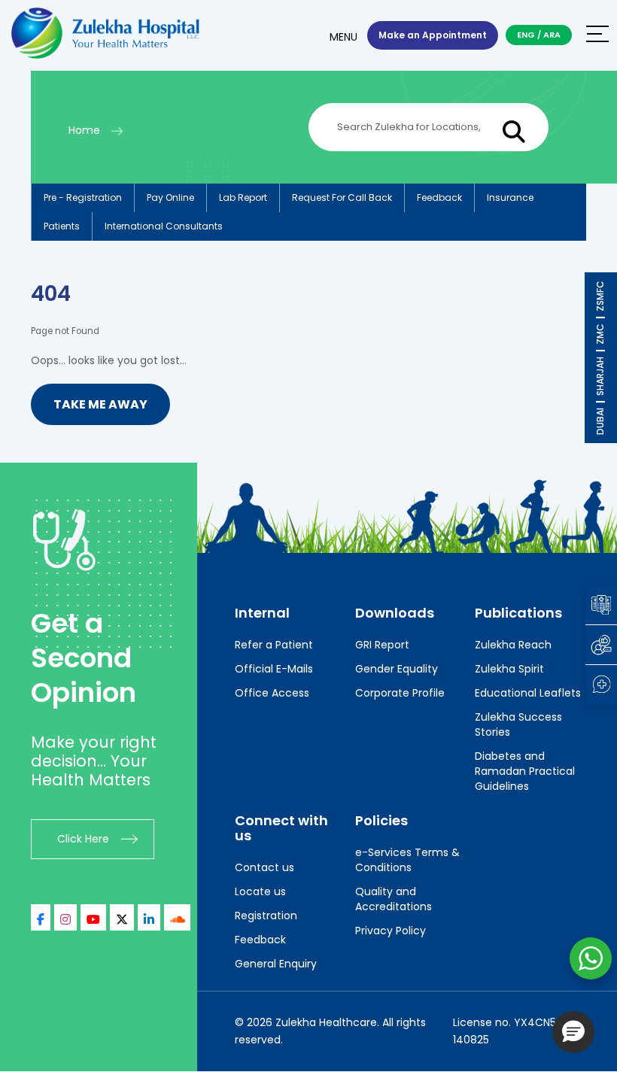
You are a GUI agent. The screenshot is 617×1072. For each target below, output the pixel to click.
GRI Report (382, 644)
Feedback (439, 197)
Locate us (260, 891)
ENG (526, 35)
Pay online (170, 197)
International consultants (164, 226)
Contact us (264, 867)
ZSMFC (600, 296)
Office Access (272, 692)
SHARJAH (600, 376)
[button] (573, 1032)
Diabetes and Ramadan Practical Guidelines (525, 771)
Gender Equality (396, 668)
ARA (552, 35)
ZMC (600, 334)
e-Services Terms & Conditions (407, 860)
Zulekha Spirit (509, 668)
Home (84, 130)
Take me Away (100, 404)
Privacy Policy (390, 930)
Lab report (243, 197)
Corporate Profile (400, 692)
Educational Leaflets (528, 692)
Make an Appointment (432, 35)
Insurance (510, 197)
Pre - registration (83, 197)
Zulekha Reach (513, 644)
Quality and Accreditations (393, 899)
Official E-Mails (274, 668)
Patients (62, 226)
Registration (266, 915)
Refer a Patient (274, 644)
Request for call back (342, 197)
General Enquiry (276, 963)
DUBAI (600, 421)
